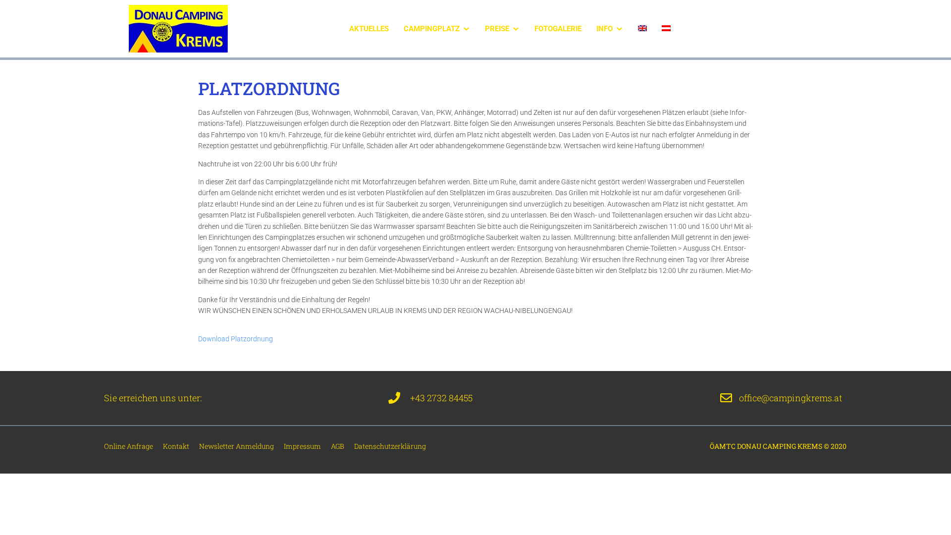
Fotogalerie (557, 28)
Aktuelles (369, 28)
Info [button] (604, 28)
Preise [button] (497, 28)
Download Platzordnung (235, 339)
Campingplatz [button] (432, 28)
